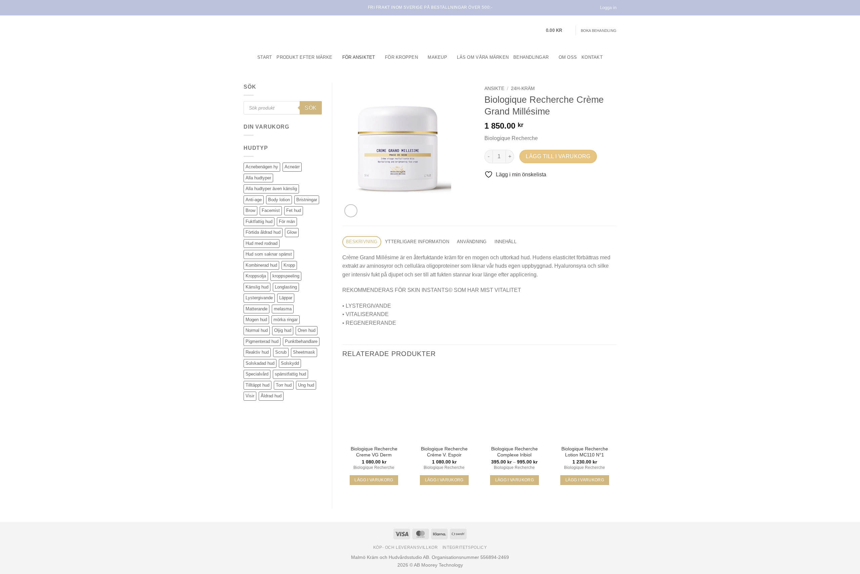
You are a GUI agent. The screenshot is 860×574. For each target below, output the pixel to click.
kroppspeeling (285, 275)
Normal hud (257, 330)
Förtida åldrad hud (263, 232)
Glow (292, 232)
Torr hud (284, 385)
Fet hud (293, 210)
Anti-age (254, 199)
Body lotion (279, 199)
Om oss (568, 57)
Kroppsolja (256, 275)
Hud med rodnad (261, 243)
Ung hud (306, 385)
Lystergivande (259, 297)
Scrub (281, 352)
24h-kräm (523, 88)
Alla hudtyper (258, 177)
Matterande (256, 308)
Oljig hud (282, 330)
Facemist (271, 210)
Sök (310, 108)
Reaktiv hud (257, 352)
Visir (250, 395)
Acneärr (292, 166)
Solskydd (290, 363)
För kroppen (401, 57)
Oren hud (306, 330)
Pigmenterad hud (262, 341)
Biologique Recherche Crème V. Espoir (444, 452)
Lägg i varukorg (514, 480)
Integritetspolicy (464, 547)
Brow (250, 210)
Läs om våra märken (483, 57)
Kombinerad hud (261, 265)
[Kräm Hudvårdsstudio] (286, 30)
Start (264, 57)
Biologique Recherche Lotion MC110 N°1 (584, 452)
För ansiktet (358, 57)
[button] (558, 30)
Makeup (437, 57)
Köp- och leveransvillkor (405, 547)
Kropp (289, 265)
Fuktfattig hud (259, 221)
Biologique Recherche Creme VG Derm (374, 452)
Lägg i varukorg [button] (373, 480)
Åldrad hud (271, 395)
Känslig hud (257, 287)
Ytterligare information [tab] (417, 241)
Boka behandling (598, 31)
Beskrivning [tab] (361, 241)
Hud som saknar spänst (269, 254)
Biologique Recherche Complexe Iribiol (514, 452)
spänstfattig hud (290, 374)
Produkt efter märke (304, 57)
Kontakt (592, 57)
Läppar (285, 297)
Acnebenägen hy (262, 166)
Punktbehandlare (301, 341)
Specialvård (257, 374)
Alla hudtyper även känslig (271, 188)
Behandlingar (531, 57)
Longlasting (286, 287)
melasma (283, 308)
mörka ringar (285, 319)
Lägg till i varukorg (558, 156)
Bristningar (306, 199)
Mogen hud (256, 319)
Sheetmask (304, 352)
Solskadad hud (260, 363)
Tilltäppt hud (257, 385)
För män (287, 221)
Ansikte (494, 88)
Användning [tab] (472, 241)
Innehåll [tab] (505, 241)
